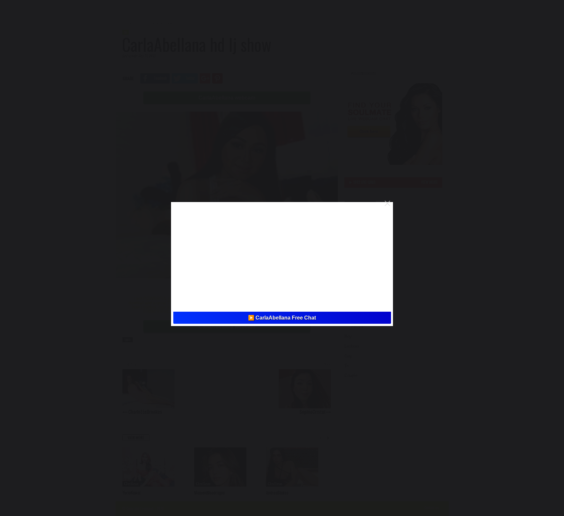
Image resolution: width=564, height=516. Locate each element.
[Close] (387, 203)
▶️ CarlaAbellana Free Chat (282, 318)
